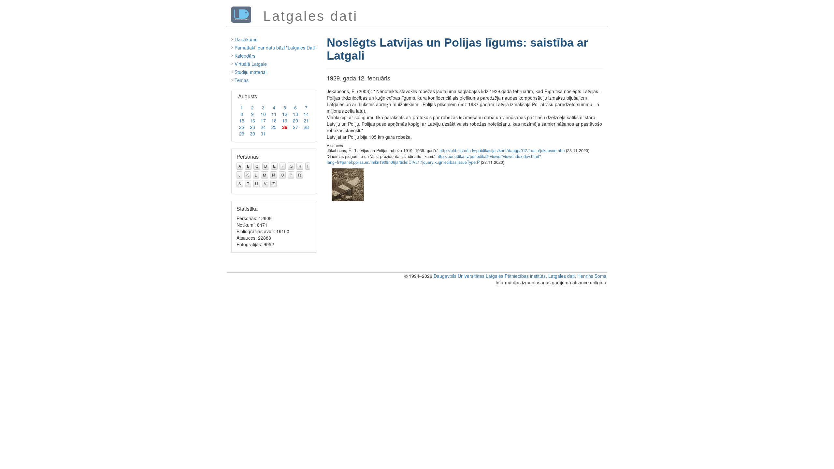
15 (241, 120)
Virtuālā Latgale (251, 64)
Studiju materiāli (251, 72)
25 (274, 127)
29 (241, 133)
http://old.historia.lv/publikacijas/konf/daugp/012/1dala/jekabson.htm (502, 150)
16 (252, 120)
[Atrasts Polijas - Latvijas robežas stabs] (348, 184)
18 (274, 120)
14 (306, 114)
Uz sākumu (246, 39)
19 (284, 120)
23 (252, 127)
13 (295, 114)
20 (295, 120)
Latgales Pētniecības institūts (516, 276)
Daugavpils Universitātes (459, 276)
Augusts (247, 96)
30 (252, 133)
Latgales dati (561, 276)
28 (306, 127)
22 (241, 127)
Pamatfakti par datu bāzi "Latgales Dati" (275, 47)
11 (274, 114)
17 (263, 120)
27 (295, 127)
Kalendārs (245, 55)
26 (284, 127)
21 (306, 120)
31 (263, 133)
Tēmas (242, 80)
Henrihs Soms (591, 276)
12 (284, 114)
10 (263, 114)
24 (263, 127)
